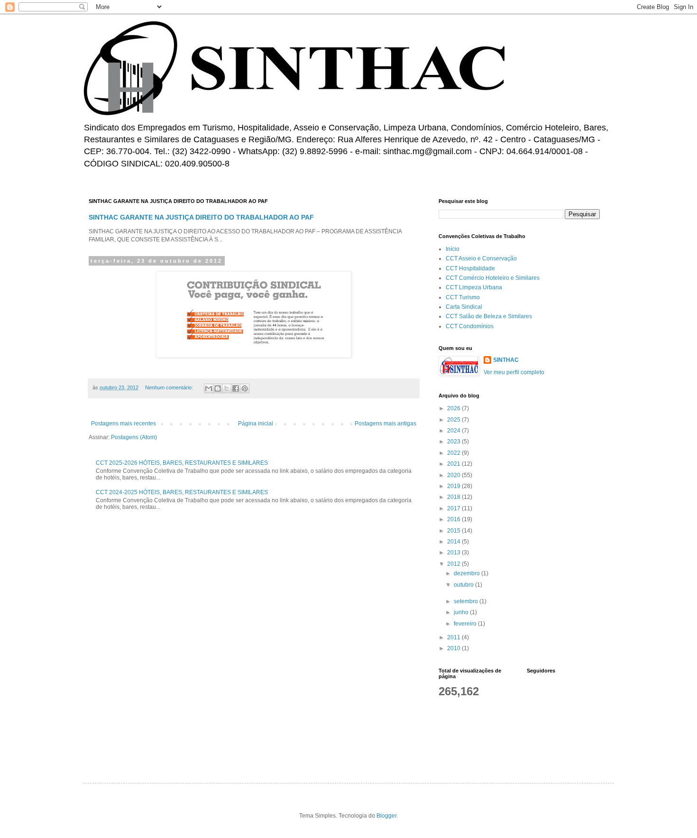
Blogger (386, 815)
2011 (454, 637)
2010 (454, 648)
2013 (454, 552)
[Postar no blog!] (217, 388)
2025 (454, 419)
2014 (454, 541)
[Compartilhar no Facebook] (235, 388)
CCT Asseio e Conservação (481, 258)
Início (452, 249)
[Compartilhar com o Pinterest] (244, 388)
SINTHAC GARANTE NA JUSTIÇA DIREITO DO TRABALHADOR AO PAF (201, 217)
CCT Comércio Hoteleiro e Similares (493, 278)
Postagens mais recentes (123, 423)
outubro (464, 584)
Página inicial (255, 423)
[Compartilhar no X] (226, 388)
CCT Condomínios (470, 326)
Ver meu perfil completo (514, 372)
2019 (454, 486)
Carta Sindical (464, 307)
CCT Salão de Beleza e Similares (489, 316)
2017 (454, 508)
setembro (466, 601)
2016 (454, 519)
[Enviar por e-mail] (208, 388)
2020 (454, 475)
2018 (454, 497)
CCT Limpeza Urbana (474, 287)
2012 (454, 564)
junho (462, 612)
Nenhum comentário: (169, 387)
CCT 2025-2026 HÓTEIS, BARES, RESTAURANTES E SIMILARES (182, 463)
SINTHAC (506, 360)
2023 (454, 441)
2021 (454, 463)
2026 (454, 408)
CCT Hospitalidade (470, 268)
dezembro (467, 573)
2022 (454, 453)
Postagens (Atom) (134, 437)
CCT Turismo (463, 297)
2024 (454, 430)
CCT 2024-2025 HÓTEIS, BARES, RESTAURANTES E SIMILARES (182, 492)
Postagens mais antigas (385, 423)
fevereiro (466, 623)
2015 (454, 530)
